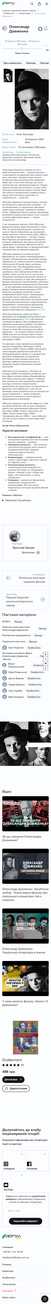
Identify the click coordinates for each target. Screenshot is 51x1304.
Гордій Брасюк (16, 681)
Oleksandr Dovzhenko (18, 497)
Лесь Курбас (15, 687)
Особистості (8, 1277)
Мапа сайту (8, 1297)
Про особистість (12, 63)
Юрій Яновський (17, 669)
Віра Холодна (16, 694)
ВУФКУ (26, 316)
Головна (6, 1264)
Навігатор (7, 1271)
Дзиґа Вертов (16, 675)
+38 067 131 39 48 (12, 1251)
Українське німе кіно (13, 638)
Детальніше (28, 549)
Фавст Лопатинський (16, 662)
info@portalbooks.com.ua (15, 1257)
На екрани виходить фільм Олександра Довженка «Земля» (17, 653)
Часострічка (9, 1284)
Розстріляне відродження (16, 632)
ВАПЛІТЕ (41, 307)
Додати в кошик (18, 1085)
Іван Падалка (16, 644)
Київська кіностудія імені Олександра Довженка (16, 625)
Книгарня (7, 1290)
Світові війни (23, 149)
